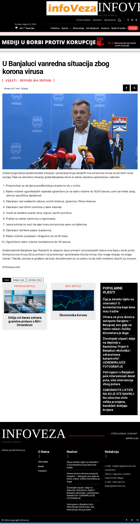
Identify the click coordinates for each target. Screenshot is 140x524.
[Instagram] (132, 20)
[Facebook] (128, 20)
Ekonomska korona (73, 315)
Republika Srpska (35, 80)
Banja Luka (18, 280)
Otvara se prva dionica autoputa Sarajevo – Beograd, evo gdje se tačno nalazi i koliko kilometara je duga (118, 325)
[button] (119, 20)
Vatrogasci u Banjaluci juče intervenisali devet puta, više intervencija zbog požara (80, 507)
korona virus (35, 280)
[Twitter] (136, 20)
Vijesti (11, 80)
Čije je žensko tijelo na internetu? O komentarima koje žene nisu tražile (83, 465)
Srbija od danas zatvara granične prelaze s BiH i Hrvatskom (24, 321)
